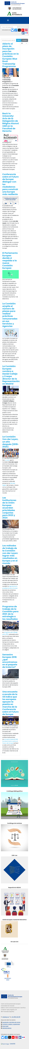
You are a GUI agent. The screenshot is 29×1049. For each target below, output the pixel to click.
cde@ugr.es (5, 1017)
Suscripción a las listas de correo (11, 1022)
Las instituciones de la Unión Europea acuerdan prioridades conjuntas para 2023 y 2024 (9, 507)
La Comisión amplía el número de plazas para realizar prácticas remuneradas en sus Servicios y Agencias (9, 315)
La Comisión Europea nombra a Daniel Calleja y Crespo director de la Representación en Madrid (11, 375)
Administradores (6, 1028)
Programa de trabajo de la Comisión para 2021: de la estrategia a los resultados (10, 612)
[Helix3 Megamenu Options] (8, 20)
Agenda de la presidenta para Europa (9, 587)
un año (7, 460)
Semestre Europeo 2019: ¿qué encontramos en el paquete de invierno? (9, 661)
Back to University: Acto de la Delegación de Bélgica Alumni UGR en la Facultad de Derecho (10, 122)
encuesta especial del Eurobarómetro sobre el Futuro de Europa (10, 741)
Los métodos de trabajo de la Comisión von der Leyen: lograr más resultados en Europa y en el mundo (10, 554)
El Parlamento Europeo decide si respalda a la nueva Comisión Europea (10, 260)
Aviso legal (5, 1026)
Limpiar (24, 40)
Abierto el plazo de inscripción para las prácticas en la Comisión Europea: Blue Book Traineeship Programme (10, 55)
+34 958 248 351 (15, 1017)
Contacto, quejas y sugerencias (11, 1024)
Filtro (18, 40)
